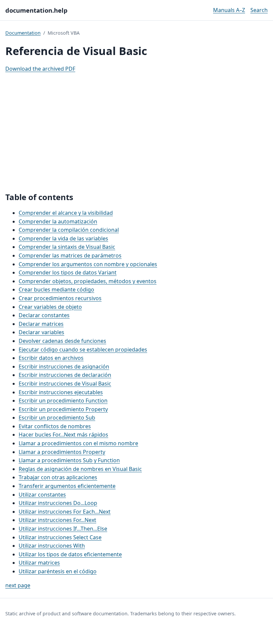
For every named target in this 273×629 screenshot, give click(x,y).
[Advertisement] (136, 132)
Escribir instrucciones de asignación (64, 366)
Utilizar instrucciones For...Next (57, 520)
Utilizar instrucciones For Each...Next (65, 511)
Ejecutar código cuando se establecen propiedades (83, 349)
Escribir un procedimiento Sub (57, 417)
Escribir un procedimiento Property (63, 409)
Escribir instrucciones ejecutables (61, 392)
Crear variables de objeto (50, 306)
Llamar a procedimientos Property (62, 452)
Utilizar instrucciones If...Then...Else (63, 528)
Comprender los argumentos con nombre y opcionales (88, 264)
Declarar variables (41, 332)
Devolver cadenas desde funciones (62, 341)
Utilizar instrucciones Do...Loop (58, 503)
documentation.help (36, 10)
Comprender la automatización (58, 221)
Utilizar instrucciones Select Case (60, 537)
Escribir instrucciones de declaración (65, 375)
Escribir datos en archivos (51, 358)
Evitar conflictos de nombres (55, 426)
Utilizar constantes (42, 494)
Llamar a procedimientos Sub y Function (69, 460)
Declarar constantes (44, 315)
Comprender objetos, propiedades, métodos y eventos (87, 281)
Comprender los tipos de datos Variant (68, 272)
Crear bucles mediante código (56, 289)
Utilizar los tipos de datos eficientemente (70, 554)
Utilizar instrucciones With (52, 545)
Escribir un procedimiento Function (63, 400)
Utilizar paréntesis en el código (58, 571)
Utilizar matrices (39, 562)
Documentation (23, 33)
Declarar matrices (41, 324)
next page (17, 585)
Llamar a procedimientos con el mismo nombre (78, 443)
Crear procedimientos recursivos (60, 298)
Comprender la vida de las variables (63, 238)
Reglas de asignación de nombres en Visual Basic (80, 469)
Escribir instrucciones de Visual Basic (65, 383)
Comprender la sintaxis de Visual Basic (67, 246)
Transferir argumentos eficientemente (67, 486)
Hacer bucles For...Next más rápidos (63, 434)
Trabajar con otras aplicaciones (58, 477)
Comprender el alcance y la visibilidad (66, 212)
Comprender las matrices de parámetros (70, 255)
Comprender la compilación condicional (69, 229)
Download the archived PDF (40, 68)
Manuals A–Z (229, 10)
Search (259, 10)
